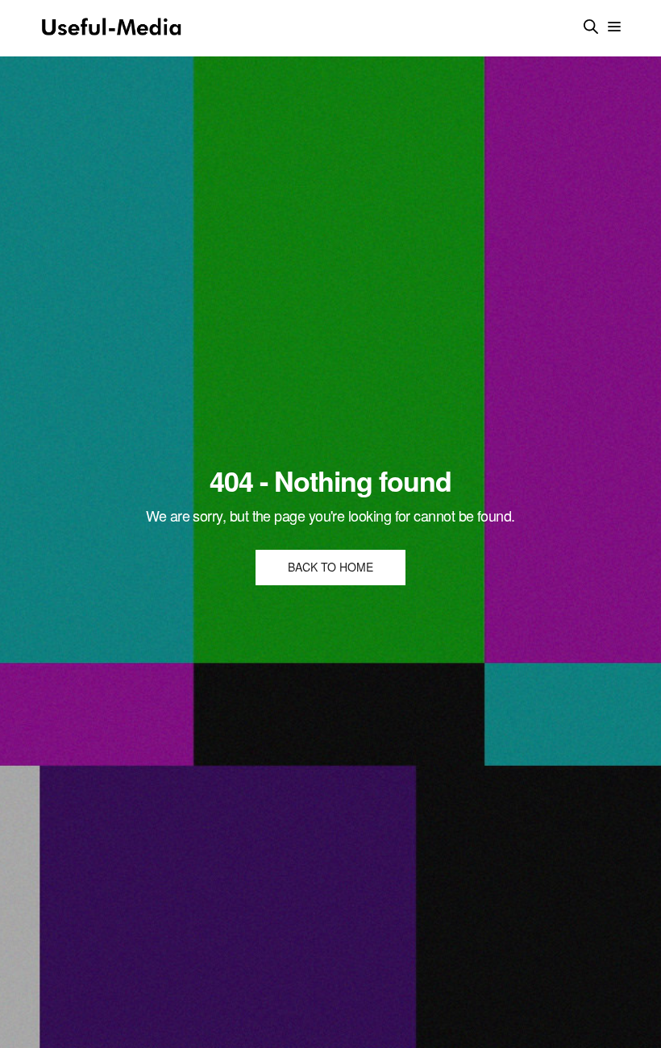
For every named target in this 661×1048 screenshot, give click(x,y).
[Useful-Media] (111, 28)
